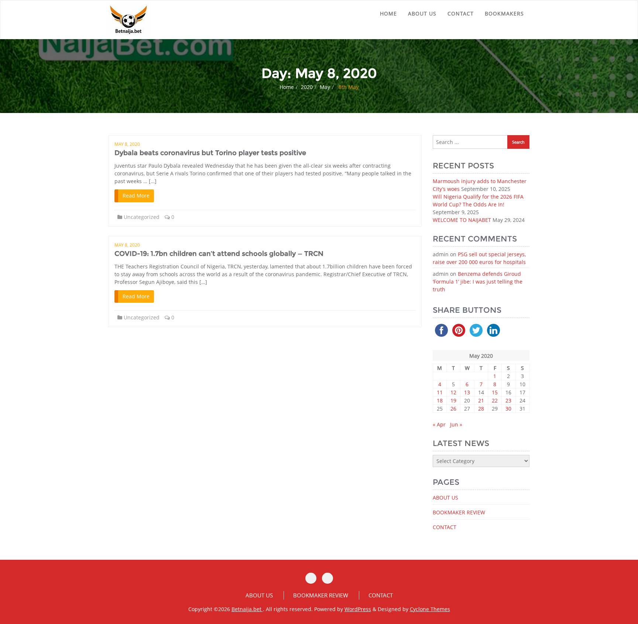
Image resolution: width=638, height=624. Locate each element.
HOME (388, 13)
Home (286, 86)
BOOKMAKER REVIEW (459, 512)
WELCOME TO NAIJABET (462, 219)
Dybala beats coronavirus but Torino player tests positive (210, 153)
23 (508, 400)
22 (495, 400)
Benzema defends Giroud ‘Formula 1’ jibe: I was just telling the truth (477, 281)
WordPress (357, 609)
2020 (307, 86)
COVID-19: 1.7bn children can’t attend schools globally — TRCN (218, 254)
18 (440, 400)
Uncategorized (142, 216)
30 (508, 408)
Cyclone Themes (430, 609)
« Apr (439, 424)
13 (467, 392)
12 (453, 392)
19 (453, 400)
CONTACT (460, 13)
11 (440, 392)
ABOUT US (422, 13)
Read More (136, 195)
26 (453, 408)
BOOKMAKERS (504, 13)
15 (495, 392)
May (325, 86)
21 (481, 400)
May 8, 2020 (127, 144)
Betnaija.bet (247, 609)
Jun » (456, 424)
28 (481, 408)
